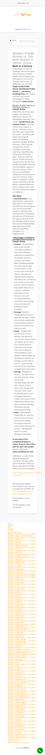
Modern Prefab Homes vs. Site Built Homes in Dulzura (22, 608)
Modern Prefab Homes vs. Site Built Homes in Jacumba (22, 658)
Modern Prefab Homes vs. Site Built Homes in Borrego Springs (22, 555)
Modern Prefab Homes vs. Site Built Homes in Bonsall (22, 552)
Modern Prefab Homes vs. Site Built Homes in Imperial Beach (22, 655)
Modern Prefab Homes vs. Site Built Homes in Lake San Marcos (22, 682)
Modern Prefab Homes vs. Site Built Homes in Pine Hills (22, 712)
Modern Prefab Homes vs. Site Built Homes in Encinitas (22, 618)
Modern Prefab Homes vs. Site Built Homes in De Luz (22, 592)
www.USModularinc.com (22, 494)
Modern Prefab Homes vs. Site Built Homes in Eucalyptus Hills (22, 625)
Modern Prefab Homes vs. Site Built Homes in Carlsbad (22, 572)
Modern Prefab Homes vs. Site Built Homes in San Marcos (22, 728)
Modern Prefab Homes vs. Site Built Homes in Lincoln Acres (22, 692)
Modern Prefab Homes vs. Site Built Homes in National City (22, 705)
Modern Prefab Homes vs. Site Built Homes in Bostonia (22, 558)
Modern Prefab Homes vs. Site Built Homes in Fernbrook (22, 635)
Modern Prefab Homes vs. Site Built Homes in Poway (22, 722)
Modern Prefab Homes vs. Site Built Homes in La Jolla (22, 668)
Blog (9, 527)
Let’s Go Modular (14, 532)
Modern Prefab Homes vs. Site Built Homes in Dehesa (22, 595)
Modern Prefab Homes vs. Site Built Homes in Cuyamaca (22, 588)
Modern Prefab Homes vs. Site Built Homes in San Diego (22, 725)
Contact (11, 529)
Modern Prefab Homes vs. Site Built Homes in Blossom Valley (22, 545)
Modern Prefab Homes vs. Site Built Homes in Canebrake (22, 568)
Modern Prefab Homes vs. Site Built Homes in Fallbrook (22, 632)
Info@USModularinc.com (24, 491)
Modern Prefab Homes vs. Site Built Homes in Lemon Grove (22, 688)
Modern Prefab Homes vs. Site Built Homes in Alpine (22, 538)
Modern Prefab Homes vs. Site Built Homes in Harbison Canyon (22, 648)
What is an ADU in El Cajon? (18, 743)
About (10, 526)
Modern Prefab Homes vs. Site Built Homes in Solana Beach (22, 735)
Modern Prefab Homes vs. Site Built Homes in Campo (22, 565)
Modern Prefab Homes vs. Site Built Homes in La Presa (22, 675)
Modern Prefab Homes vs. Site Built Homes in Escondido (22, 622)
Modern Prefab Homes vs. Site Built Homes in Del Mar (22, 602)
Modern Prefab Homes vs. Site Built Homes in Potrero (22, 718)
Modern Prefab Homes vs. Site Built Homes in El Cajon (22, 612)
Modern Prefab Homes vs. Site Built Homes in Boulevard (22, 562)
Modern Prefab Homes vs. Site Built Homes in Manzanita (22, 698)
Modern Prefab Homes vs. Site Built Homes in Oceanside (22, 708)
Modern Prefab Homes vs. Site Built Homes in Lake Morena (22, 678)
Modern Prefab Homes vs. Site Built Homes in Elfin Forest (22, 615)
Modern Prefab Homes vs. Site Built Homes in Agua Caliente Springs (22, 535)
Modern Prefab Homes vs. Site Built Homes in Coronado (22, 582)
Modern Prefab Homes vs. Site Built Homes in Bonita (22, 548)
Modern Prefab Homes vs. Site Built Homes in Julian (22, 665)
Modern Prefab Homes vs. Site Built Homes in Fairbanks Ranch (22, 628)
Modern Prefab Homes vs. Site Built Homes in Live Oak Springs (22, 695)
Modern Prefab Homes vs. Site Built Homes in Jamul (22, 662)
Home (14, 40)
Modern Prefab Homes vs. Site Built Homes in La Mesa (22, 672)
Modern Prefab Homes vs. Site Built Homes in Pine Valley (22, 715)
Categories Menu (21, 29)
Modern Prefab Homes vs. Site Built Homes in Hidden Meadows (22, 652)
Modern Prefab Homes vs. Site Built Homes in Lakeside (22, 685)
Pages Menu (21, 3)
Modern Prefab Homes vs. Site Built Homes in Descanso (22, 605)
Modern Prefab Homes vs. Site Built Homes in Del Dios (22, 598)
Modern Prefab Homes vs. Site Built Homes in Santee (22, 732)
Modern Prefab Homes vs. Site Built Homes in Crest (22, 585)
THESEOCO (26, 748)
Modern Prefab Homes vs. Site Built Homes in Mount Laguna (22, 702)
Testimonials (13, 741)
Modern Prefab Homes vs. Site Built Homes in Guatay (22, 645)
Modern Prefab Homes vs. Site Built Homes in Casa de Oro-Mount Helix (22, 575)
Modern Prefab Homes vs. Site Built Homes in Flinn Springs (22, 638)
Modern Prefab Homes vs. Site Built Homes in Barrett (22, 542)
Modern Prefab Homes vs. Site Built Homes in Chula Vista (22, 578)
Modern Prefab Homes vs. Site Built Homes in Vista (22, 738)
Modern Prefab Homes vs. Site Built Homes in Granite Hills (22, 642)
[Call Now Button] (40, 750)
